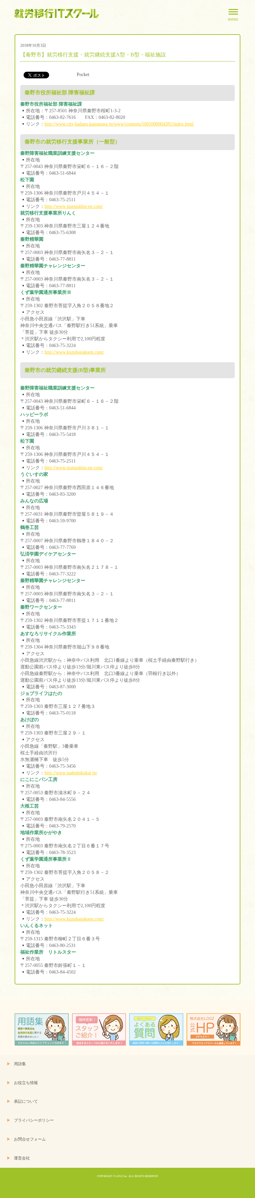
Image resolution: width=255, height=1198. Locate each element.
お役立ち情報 (26, 1083)
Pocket (83, 74)
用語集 (20, 1064)
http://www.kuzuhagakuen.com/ (74, 352)
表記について (26, 1101)
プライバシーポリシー (34, 1120)
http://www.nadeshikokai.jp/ (70, 772)
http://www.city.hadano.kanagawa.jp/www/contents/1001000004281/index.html (119, 124)
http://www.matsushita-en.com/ (73, 206)
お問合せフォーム (30, 1139)
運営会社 (22, 1158)
